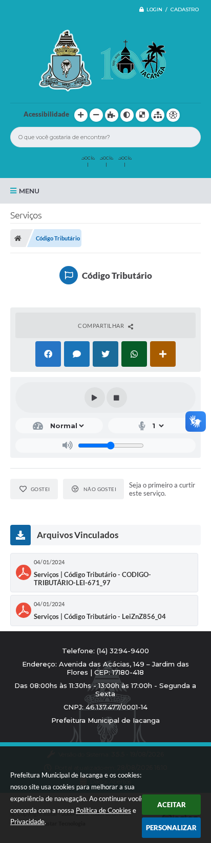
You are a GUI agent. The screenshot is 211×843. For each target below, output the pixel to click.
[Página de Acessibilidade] (173, 115)
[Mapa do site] (157, 115)
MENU (29, 191)
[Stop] (117, 397)
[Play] (95, 397)
